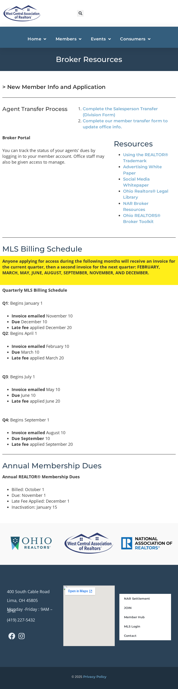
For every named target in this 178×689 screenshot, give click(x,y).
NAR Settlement (137, 598)
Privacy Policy (94, 677)
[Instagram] (21, 636)
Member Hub (134, 617)
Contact (130, 635)
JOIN (128, 608)
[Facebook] (12, 636)
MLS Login (132, 626)
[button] (80, 13)
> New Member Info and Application (53, 87)
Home (34, 39)
